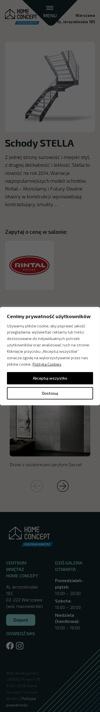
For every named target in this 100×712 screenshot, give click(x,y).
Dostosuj (50, 393)
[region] (50, 356)
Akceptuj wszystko (50, 378)
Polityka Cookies (46, 364)
